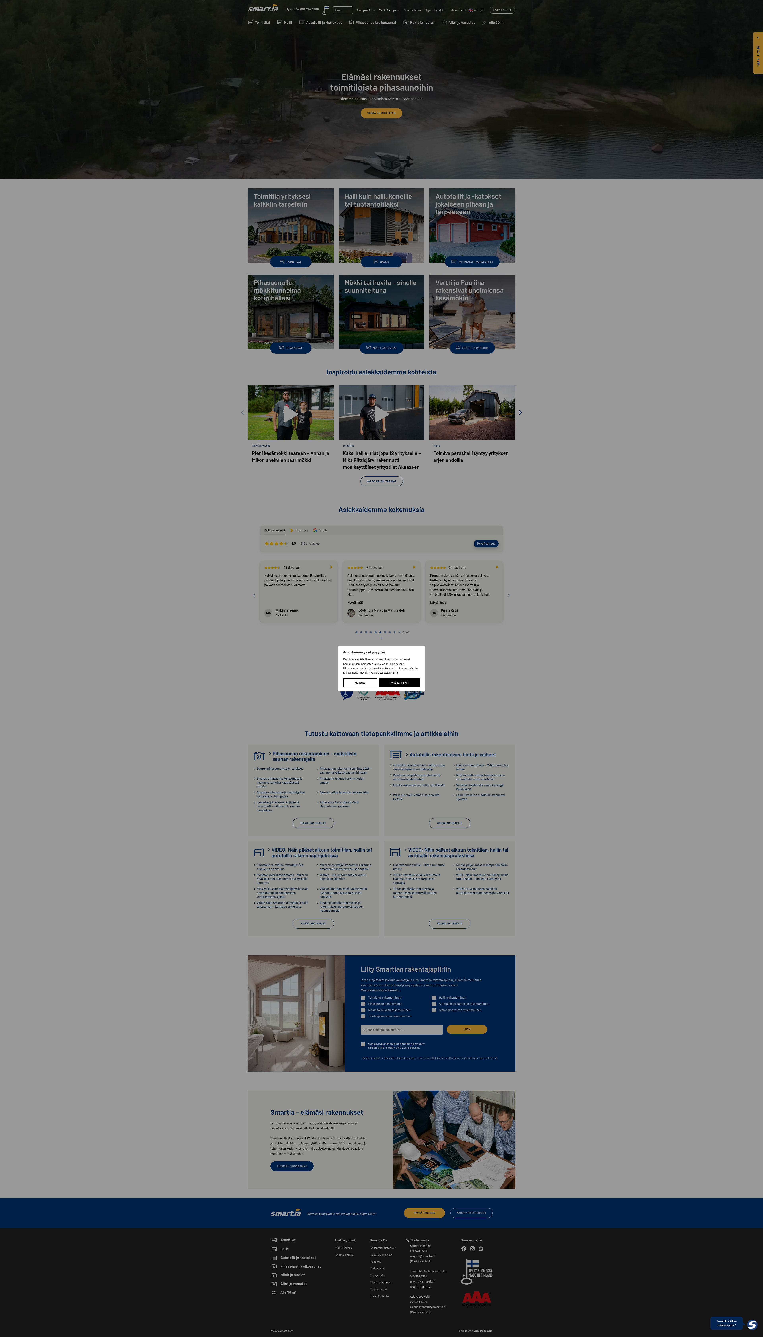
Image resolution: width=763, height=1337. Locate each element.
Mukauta (360, 683)
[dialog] (381, 668)
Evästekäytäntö (389, 673)
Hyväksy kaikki (399, 683)
